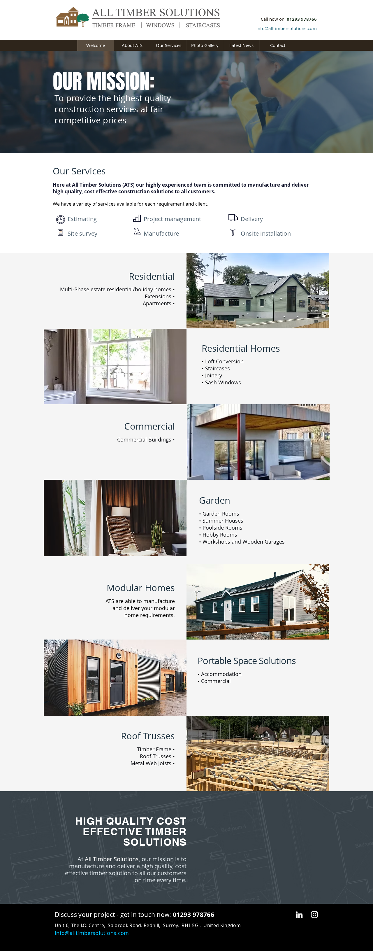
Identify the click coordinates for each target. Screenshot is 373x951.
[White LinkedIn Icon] (299, 914)
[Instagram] (314, 914)
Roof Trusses (148, 736)
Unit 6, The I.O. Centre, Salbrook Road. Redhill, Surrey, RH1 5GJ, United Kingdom (148, 925)
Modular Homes (141, 588)
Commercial (149, 426)
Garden (214, 500)
